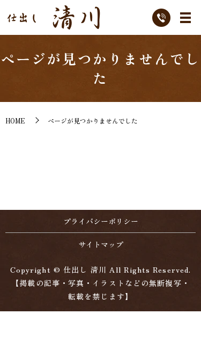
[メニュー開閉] (185, 17)
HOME (15, 120)
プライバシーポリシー (100, 221)
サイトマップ (100, 244)
